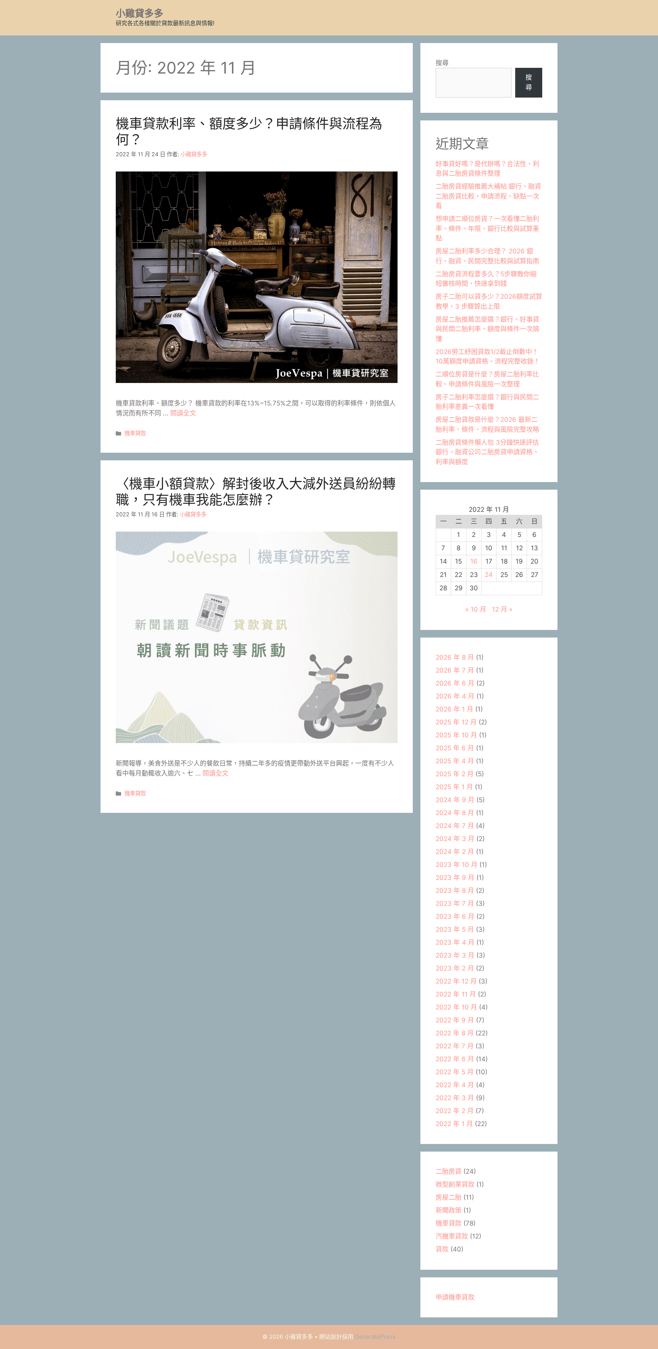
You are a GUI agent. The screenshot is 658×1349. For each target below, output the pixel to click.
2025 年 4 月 (455, 761)
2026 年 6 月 (455, 683)
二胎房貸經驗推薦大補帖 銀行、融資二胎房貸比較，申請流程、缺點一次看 (488, 196)
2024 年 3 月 (455, 839)
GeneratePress (375, 1336)
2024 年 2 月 (455, 852)
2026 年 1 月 (454, 709)
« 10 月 (475, 609)
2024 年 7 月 (455, 826)
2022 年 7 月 (455, 1046)
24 (489, 574)
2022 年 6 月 (455, 1059)
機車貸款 (135, 433)
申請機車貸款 (455, 1297)
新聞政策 (449, 1210)
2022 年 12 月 (456, 981)
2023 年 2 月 (455, 968)
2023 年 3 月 (455, 955)
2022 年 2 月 (455, 1111)
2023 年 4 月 (455, 942)
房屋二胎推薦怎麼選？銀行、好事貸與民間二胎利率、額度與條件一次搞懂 (487, 329)
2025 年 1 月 (454, 787)
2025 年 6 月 (455, 748)
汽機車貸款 (452, 1236)
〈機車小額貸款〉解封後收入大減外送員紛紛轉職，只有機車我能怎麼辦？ (256, 492)
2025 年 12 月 (456, 722)
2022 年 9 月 (455, 1020)
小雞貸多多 (139, 13)
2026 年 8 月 (455, 657)
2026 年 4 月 (455, 696)
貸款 (442, 1249)
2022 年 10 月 (456, 1007)
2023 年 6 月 (455, 916)
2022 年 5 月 (455, 1072)
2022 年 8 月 (455, 1033)
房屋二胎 (449, 1197)
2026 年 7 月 (455, 670)
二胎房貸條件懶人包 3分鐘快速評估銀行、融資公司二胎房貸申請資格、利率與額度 (487, 452)
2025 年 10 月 (456, 735)
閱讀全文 (183, 413)
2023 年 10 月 (457, 864)
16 (474, 561)
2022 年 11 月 (456, 994)
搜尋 (442, 63)
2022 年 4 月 (455, 1085)
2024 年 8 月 (455, 813)
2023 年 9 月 (455, 877)
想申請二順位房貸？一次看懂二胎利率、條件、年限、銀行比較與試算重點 (487, 228)
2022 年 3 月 (455, 1098)
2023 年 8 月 (455, 890)
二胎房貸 (449, 1171)
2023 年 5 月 (455, 929)
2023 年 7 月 (455, 903)
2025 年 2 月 (455, 774)
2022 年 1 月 (454, 1124)
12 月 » (502, 609)
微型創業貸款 (455, 1184)
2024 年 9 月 (455, 800)
